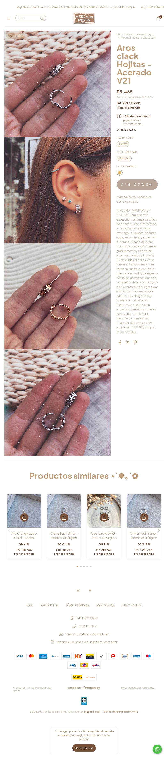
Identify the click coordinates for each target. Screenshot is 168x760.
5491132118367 (87, 618)
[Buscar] (42, 18)
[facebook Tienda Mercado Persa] (89, 590)
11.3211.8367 (87, 626)
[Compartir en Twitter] (127, 342)
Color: (126, 166)
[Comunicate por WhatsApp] (157, 749)
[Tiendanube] (84, 688)
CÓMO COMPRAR (77, 605)
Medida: (125, 137)
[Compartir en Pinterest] (135, 342)
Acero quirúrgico (145, 34)
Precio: (127, 152)
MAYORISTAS (105, 605)
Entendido (84, 748)
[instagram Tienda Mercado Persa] (78, 590)
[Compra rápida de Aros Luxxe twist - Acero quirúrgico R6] (104, 517)
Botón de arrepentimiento (121, 711)
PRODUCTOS (49, 605)
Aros (129, 34)
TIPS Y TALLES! (131, 605)
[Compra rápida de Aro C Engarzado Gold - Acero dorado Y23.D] (24, 517)
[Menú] (9, 18)
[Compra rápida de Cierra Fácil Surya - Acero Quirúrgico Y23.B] (144, 517)
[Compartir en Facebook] (120, 342)
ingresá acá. (92, 711)
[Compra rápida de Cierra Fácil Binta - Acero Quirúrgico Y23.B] (64, 517)
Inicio (119, 34)
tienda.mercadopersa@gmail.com (87, 634)
